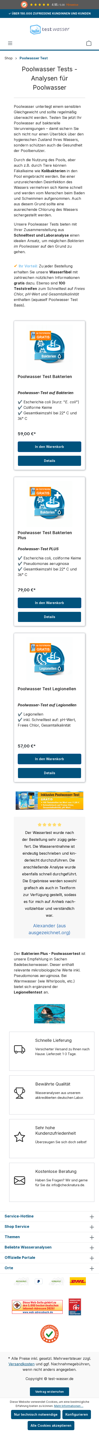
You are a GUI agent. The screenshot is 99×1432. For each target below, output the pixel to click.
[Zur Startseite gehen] (49, 29)
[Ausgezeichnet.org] (49, 1333)
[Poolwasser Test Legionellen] (49, 660)
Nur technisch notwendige (36, 1414)
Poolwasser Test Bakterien (45, 376)
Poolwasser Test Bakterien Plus (45, 535)
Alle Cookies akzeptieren (51, 1425)
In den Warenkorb (49, 447)
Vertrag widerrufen (49, 1391)
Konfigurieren (76, 1414)
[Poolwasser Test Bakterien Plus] (49, 504)
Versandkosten (22, 1364)
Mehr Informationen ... (68, 1406)
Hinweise (72, 4)
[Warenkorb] (88, 43)
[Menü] (10, 43)
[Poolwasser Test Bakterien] (49, 348)
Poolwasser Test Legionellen (47, 688)
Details (49, 461)
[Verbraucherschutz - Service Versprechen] (75, 1306)
